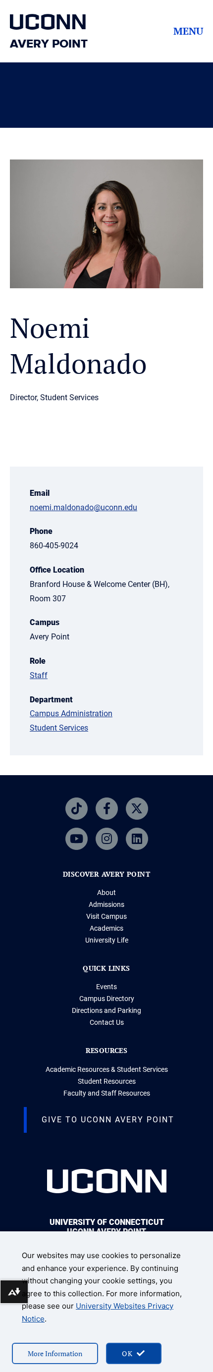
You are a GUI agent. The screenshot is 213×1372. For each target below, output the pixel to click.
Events (106, 987)
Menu (188, 31)
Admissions (106, 904)
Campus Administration (71, 713)
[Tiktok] (76, 808)
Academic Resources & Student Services (107, 1069)
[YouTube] (76, 839)
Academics (106, 928)
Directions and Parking (106, 1010)
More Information (55, 1353)
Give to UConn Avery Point (108, 1119)
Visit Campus (106, 916)
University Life (106, 940)
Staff (39, 675)
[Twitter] (137, 808)
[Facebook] (107, 808)
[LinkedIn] (137, 839)
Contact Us (107, 1022)
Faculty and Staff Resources (106, 1093)
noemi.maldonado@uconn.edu (83, 507)
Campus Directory (106, 999)
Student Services (59, 728)
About (106, 893)
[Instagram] (107, 839)
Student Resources (107, 1081)
